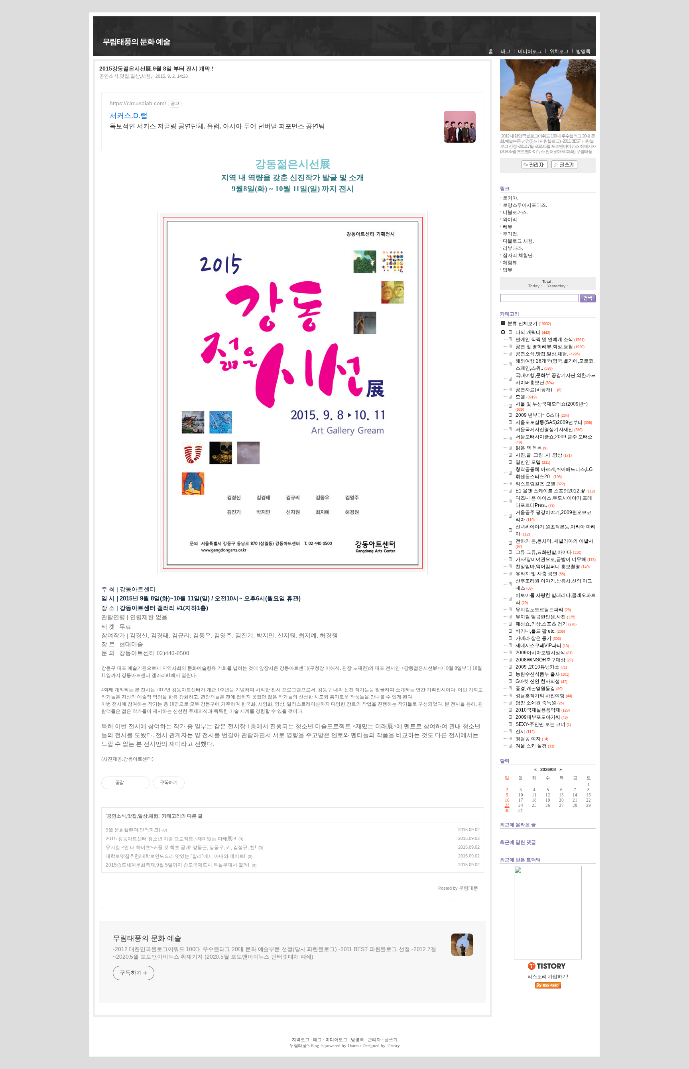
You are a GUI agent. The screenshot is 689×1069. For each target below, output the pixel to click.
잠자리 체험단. (518, 255)
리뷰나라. (513, 248)
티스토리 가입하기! (548, 976)
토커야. (510, 198)
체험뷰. (510, 262)
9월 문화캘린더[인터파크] (133, 830)
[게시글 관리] (141, 783)
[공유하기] (131, 783)
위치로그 (559, 51)
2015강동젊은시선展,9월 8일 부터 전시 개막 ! (156, 68)
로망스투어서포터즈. (525, 205)
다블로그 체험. (518, 241)
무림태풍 (298, 1045)
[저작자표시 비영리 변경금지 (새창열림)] (195, 783)
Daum (353, 1045)
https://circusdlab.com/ (138, 103)
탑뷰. (508, 270)
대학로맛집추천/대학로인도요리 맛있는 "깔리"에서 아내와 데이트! (175, 856)
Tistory (393, 1045)
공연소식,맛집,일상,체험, (125, 76)
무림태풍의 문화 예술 (136, 41)
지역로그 (300, 1039)
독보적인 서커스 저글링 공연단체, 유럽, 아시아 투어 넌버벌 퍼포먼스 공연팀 (217, 126)
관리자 (374, 1039)
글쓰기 (391, 1039)
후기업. (510, 234)
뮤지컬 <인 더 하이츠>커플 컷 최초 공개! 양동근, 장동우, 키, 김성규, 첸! (181, 847)
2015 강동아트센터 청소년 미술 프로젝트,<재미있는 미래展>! (171, 838)
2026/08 (548, 769)
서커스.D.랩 (129, 116)
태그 (505, 51)
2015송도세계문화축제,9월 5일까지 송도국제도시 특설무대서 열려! (177, 865)
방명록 (583, 51)
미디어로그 (530, 51)
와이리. (510, 219)
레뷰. (508, 226)
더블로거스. (515, 212)
